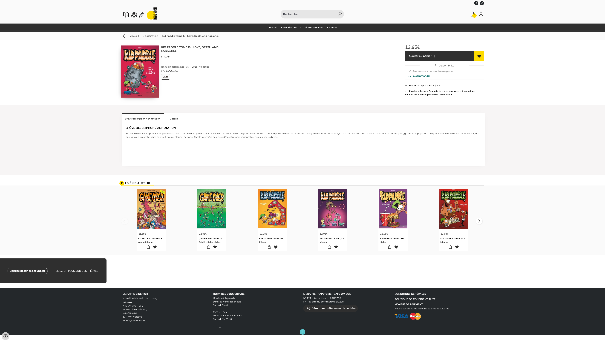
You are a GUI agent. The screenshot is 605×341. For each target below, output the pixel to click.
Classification (150, 35)
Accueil (272, 27)
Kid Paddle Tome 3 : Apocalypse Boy (461, 238)
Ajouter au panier (419, 55)
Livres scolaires (314, 27)
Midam (165, 56)
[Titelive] (302, 331)
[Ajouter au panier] (148, 247)
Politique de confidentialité (415, 299)
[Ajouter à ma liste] (479, 56)
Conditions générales (410, 293)
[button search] (339, 14)
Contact (332, 27)
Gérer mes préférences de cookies (333, 308)
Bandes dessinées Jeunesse (28, 270)
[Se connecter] (481, 14)
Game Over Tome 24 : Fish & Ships (218, 238)
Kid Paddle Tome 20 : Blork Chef (398, 238)
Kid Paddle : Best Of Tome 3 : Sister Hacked (344, 238)
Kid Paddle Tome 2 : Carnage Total (278, 238)
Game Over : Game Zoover (153, 238)
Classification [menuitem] (289, 27)
